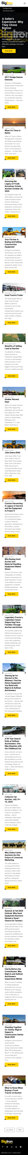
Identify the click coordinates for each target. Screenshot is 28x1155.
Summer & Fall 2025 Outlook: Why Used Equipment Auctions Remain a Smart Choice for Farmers (14, 916)
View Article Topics (8, 11)
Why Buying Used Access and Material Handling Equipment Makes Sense (13, 564)
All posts (9, 1130)
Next (20, 1130)
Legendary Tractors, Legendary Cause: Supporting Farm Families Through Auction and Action (14, 622)
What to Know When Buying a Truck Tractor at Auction (14, 1090)
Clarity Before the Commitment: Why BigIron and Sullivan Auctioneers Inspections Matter (14, 974)
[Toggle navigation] (24, 3)
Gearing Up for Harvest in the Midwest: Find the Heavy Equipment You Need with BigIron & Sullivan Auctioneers (13, 682)
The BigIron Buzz (7, 8)
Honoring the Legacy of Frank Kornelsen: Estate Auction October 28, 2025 (14, 186)
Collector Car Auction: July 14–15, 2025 (13, 799)
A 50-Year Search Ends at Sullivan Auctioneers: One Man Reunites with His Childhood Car (13, 744)
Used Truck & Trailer (14, 295)
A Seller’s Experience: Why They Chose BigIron (12, 23)
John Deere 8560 (12, 452)
